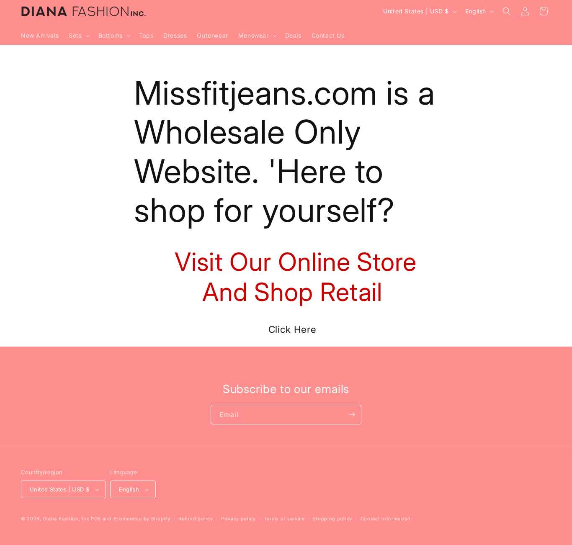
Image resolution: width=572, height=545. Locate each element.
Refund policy (195, 519)
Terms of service (284, 519)
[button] (78, 35)
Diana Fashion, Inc (66, 519)
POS (96, 519)
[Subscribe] (352, 414)
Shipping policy (332, 519)
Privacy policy (238, 519)
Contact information (386, 519)
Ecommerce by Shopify (141, 519)
